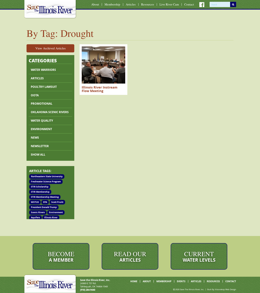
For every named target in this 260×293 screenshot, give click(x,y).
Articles (131, 4)
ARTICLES (196, 281)
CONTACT (230, 281)
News (35, 138)
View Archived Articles (50, 48)
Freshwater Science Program (46, 181)
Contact (189, 4)
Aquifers (35, 217)
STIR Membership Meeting (45, 196)
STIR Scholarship (39, 186)
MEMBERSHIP (163, 281)
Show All (38, 155)
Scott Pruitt (57, 202)
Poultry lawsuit (44, 87)
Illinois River (50, 217)
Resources (147, 4)
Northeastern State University (47, 176)
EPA (45, 202)
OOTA (35, 95)
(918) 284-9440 (87, 289)
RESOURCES (213, 281)
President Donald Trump (44, 207)
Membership (112, 4)
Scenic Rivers (38, 212)
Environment (41, 129)
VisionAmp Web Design (225, 289)
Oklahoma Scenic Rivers (50, 112)
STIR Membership (40, 191)
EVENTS (181, 281)
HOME (133, 281)
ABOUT (147, 281)
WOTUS (35, 202)
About (95, 4)
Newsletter (40, 146)
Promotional (41, 104)
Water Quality (42, 121)
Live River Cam (169, 4)
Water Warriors (43, 70)
